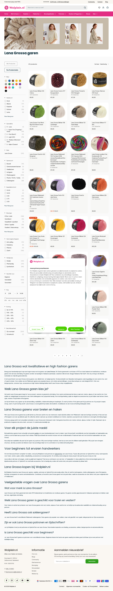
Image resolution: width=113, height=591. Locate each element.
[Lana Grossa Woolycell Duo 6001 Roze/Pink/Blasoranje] (100, 225)
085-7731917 (10, 569)
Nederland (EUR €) (44, 581)
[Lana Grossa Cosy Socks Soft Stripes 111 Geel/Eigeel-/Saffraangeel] (37, 225)
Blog (106, 2)
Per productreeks (12, 70)
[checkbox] (6, 81)
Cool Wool (89, 379)
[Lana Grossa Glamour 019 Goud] (100, 80)
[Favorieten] (99, 7)
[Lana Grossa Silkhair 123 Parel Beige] (79, 111)
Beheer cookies (104, 586)
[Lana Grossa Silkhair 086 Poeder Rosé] (100, 296)
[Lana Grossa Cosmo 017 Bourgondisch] (58, 80)
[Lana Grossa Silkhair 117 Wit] (100, 111)
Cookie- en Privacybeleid (90, 586)
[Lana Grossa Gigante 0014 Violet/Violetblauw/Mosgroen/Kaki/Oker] (100, 261)
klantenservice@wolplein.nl (14, 572)
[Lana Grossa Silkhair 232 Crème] (37, 80)
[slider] (5, 298)
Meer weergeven (8, 116)
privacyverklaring (35, 280)
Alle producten (10, 63)
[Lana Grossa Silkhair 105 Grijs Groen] (100, 327)
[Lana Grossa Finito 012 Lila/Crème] (58, 184)
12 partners (75, 277)
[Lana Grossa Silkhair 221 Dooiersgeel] (58, 225)
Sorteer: (101, 64)
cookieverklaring (50, 284)
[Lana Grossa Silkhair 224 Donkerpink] (79, 225)
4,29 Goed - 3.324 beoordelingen (59, 2)
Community (91, 2)
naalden (36, 433)
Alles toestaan (75, 329)
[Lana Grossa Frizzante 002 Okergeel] (79, 80)
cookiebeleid (45, 280)
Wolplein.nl (12, 586)
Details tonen (36, 329)
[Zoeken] (85, 8)
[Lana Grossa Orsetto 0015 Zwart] (79, 184)
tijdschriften (58, 454)
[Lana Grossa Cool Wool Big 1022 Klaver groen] (37, 111)
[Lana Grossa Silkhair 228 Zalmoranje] (100, 184)
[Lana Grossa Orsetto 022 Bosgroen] (37, 143)
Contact (100, 2)
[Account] (103, 8)
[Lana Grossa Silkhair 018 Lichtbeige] (58, 111)
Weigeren (61, 329)
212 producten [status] (32, 64)
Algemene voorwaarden (73, 586)
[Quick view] (44, 87)
